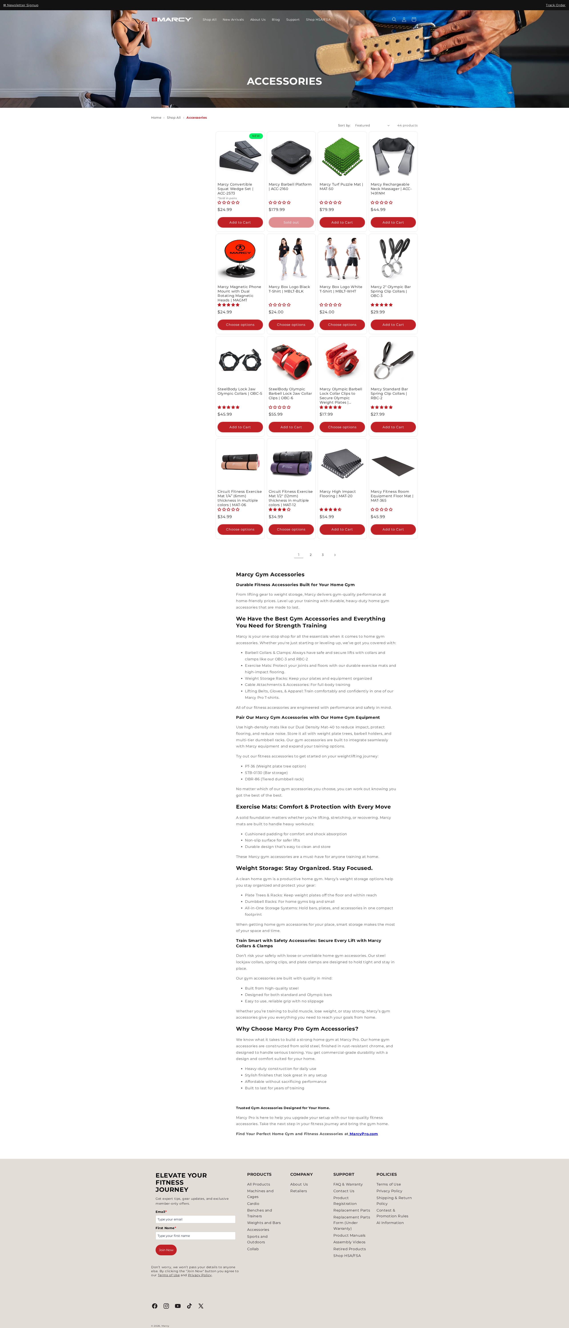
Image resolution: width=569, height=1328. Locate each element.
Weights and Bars (264, 1223)
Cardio (253, 1204)
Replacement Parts (351, 1210)
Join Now (166, 1250)
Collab (253, 1249)
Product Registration (345, 1201)
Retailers (298, 1191)
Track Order (556, 5)
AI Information (390, 1223)
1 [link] (299, 555)
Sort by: (344, 125)
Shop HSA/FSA (347, 1256)
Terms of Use (169, 1275)
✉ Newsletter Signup (20, 5)
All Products (258, 1184)
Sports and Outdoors (257, 1239)
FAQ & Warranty (348, 1184)
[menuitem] (210, 19)
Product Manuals (349, 1235)
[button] (394, 19)
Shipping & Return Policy (394, 1201)
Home (156, 118)
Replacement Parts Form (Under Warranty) (351, 1223)
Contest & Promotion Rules (393, 1213)
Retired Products (349, 1249)
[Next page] (335, 555)
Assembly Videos (349, 1242)
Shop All (174, 118)
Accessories (258, 1230)
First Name (166, 1228)
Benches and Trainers (259, 1213)
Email (161, 1212)
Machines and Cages (260, 1194)
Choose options (240, 324)
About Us (299, 1184)
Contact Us (344, 1191)
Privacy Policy (200, 1275)
